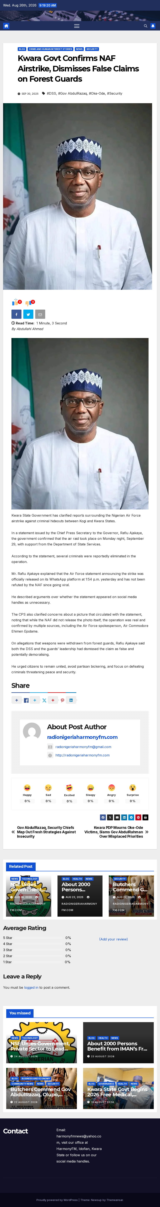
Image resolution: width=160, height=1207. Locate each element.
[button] (145, 26)
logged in (31, 987)
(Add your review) (113, 939)
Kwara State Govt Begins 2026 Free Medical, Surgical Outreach (117, 1094)
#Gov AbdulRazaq (72, 93)
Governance (106, 1083)
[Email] (40, 315)
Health (77, 879)
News (79, 49)
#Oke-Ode (97, 93)
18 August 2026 (102, 1102)
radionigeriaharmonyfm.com (82, 737)
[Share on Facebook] (16, 315)
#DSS (51, 93)
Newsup (96, 1200)
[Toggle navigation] (77, 26)
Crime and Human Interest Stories (50, 49)
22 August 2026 (26, 1102)
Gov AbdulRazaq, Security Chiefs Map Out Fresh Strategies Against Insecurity (46, 832)
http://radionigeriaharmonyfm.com (82, 755)
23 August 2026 (103, 1056)
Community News (22, 1083)
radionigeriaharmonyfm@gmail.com (83, 747)
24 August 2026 (26, 1056)
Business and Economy (36, 1078)
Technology (30, 879)
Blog (22, 49)
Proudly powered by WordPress (57, 1200)
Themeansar (114, 1200)
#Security (114, 93)
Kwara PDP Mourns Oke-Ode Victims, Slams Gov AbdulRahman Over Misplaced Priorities (113, 832)
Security (92, 49)
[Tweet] (28, 315)
